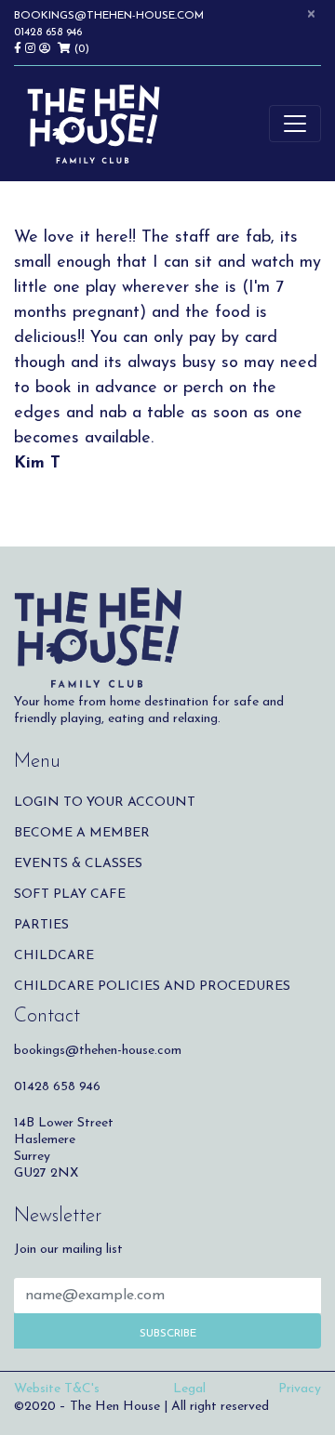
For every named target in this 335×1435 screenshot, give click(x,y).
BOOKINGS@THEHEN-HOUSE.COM (109, 15)
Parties (41, 925)
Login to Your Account (104, 803)
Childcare (54, 956)
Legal (189, 1389)
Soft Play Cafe (70, 895)
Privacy (299, 1389)
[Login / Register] (48, 49)
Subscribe (168, 1333)
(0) (80, 49)
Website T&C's (57, 1389)
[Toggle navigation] (295, 123)
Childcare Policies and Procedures (152, 987)
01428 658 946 (48, 32)
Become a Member (82, 833)
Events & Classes (78, 864)
